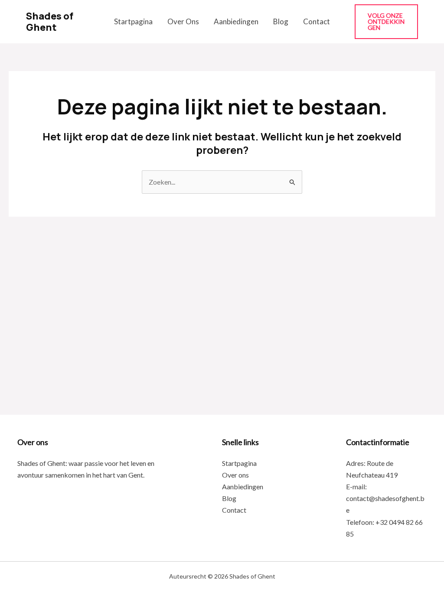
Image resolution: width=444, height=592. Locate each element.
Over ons (183, 21)
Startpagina (133, 21)
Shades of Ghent (49, 22)
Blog (280, 21)
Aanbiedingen (236, 21)
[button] (386, 21)
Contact (316, 21)
